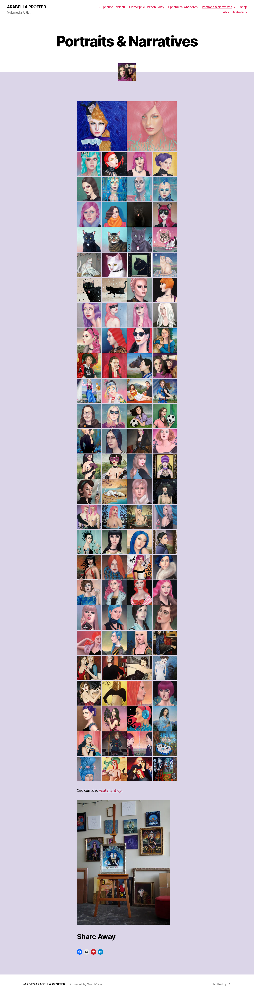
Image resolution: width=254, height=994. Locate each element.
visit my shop (110, 790)
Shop (243, 7)
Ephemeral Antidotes (183, 7)
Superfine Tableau (112, 7)
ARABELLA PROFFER (26, 7)
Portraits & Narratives (217, 7)
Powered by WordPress (85, 984)
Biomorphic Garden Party (146, 7)
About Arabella (233, 12)
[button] (102, 126)
